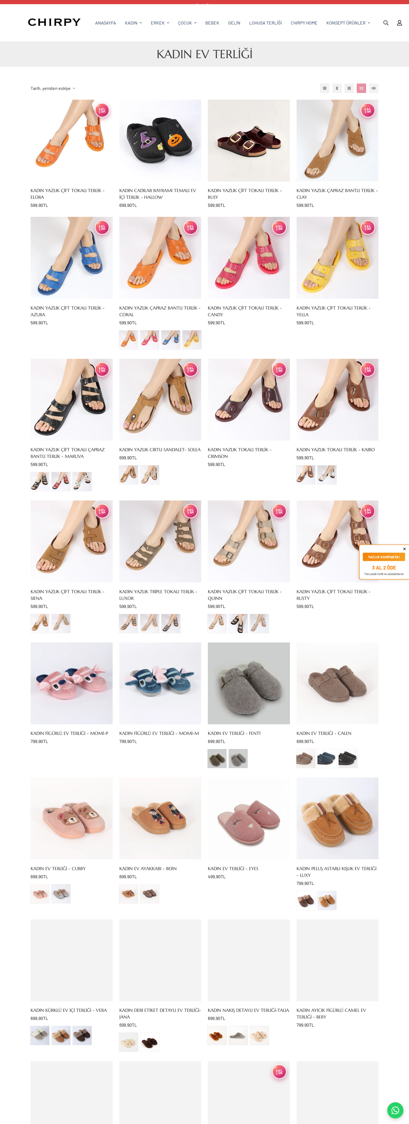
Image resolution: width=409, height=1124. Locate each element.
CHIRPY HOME (304, 22)
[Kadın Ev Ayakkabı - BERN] (160, 818)
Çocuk (185, 22)
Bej (149, 475)
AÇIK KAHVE (128, 475)
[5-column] (373, 88)
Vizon (306, 758)
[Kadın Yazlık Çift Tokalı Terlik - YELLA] (338, 258)
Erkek (158, 22)
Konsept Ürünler (346, 22)
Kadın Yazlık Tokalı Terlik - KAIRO (336, 449)
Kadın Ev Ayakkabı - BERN (148, 868)
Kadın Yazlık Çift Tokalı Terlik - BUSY (245, 194)
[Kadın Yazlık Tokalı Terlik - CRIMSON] (249, 400)
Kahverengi (149, 1042)
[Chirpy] (54, 22)
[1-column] (324, 88)
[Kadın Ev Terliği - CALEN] (338, 683)
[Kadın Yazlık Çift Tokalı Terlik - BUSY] (249, 140)
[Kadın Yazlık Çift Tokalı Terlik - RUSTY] (338, 541)
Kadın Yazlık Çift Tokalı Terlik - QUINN (245, 595)
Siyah (40, 481)
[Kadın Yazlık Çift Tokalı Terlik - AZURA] (72, 258)
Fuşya (149, 340)
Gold (217, 623)
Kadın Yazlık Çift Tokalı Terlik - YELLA (334, 311)
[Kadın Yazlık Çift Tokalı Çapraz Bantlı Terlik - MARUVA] (72, 400)
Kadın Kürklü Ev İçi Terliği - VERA (69, 1010)
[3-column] (349, 88)
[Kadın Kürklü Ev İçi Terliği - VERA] (72, 960)
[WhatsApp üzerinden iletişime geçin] (395, 1110)
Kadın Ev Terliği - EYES (233, 868)
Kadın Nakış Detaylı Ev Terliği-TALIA (248, 1010)
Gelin (234, 22)
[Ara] (386, 23)
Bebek (212, 22)
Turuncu (128, 340)
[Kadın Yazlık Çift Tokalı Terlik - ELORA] (72, 140)
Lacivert (327, 758)
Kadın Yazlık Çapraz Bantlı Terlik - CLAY (337, 194)
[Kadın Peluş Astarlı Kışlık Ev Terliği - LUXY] (338, 818)
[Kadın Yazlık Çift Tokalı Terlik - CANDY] (249, 258)
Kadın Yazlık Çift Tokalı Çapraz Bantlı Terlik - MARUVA (68, 453)
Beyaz (82, 481)
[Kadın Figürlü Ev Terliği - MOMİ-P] (72, 683)
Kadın (131, 22)
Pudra (259, 623)
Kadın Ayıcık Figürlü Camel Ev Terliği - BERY (331, 1013)
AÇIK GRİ (238, 758)
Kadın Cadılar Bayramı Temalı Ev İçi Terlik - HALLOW (157, 194)
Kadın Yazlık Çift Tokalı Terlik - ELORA (68, 194)
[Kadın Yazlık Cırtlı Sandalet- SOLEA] (160, 400)
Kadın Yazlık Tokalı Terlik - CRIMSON (240, 453)
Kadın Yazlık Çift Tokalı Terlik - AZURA (68, 311)
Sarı (192, 340)
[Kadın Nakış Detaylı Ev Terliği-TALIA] (249, 960)
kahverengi (306, 900)
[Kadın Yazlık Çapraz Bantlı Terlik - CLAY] (338, 140)
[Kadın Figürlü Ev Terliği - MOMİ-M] (160, 683)
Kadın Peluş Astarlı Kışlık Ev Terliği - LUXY (336, 872)
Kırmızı (61, 481)
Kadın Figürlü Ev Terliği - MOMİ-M (159, 733)
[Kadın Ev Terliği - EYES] (249, 818)
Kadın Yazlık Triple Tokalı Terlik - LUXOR (158, 595)
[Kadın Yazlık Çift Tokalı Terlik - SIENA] (72, 541)
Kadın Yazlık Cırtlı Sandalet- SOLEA (160, 449)
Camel (128, 894)
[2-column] (337, 88)
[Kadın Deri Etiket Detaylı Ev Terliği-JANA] (160, 960)
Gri (61, 894)
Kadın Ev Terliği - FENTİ (234, 733)
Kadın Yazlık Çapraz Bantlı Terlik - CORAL (160, 311)
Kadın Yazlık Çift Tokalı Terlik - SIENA (68, 595)
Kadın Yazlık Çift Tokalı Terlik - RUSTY (334, 595)
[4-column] (361, 88)
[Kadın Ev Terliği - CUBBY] (72, 818)
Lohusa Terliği (265, 22)
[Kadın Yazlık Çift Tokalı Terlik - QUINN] (249, 541)
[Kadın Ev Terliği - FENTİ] (249, 683)
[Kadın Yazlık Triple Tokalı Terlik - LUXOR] (160, 541)
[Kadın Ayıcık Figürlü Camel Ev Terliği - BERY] (338, 960)
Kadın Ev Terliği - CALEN (324, 733)
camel (40, 623)
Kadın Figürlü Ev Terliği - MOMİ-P (69, 733)
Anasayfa (105, 22)
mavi (171, 340)
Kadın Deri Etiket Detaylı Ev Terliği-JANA (160, 1013)
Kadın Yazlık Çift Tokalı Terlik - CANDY (245, 311)
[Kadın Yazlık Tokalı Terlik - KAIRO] (338, 400)
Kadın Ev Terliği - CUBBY (58, 868)
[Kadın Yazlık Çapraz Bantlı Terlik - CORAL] (160, 258)
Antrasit (171, 623)
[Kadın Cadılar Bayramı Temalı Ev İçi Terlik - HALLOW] (160, 140)
